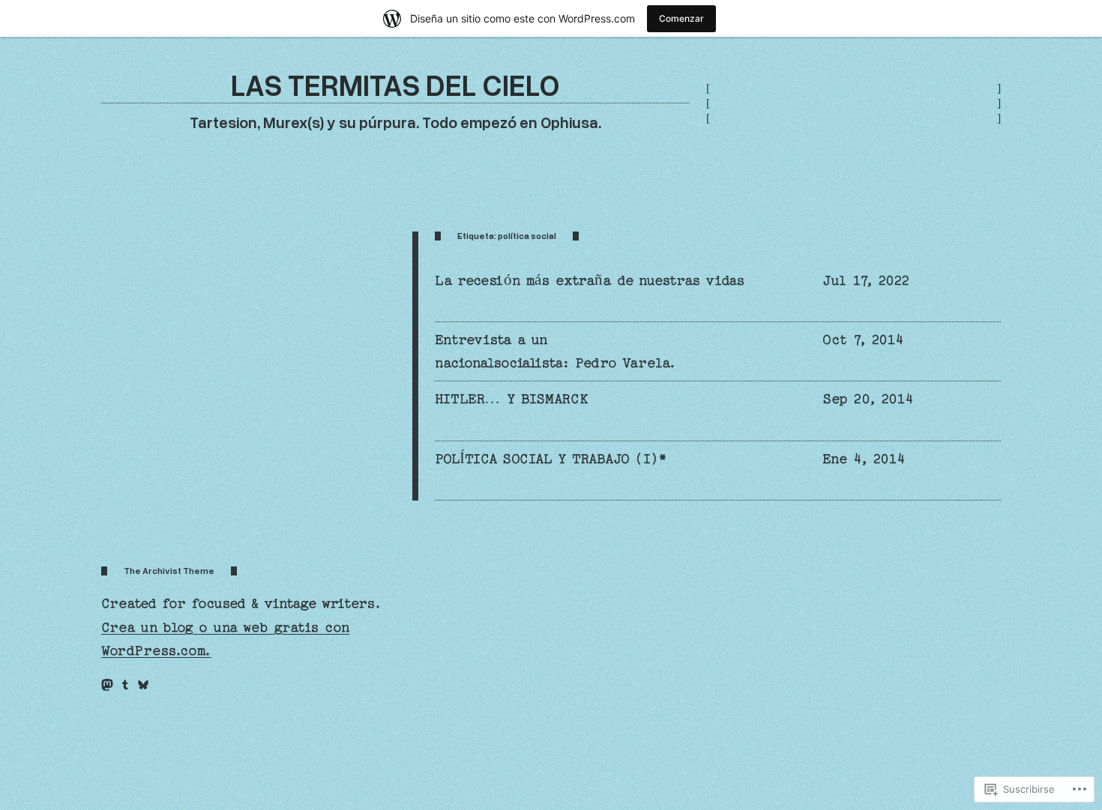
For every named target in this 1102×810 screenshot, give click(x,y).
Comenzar (681, 18)
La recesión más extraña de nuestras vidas (590, 280)
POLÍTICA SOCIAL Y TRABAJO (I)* (550, 459)
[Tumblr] (125, 685)
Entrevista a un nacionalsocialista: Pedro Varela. (556, 351)
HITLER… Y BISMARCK (511, 399)
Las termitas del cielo (395, 84)
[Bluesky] (143, 685)
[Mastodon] (107, 685)
